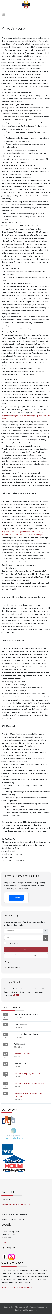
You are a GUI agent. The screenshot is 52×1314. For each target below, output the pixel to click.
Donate (16, 898)
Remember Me (13, 943)
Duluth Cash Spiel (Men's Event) (28, 1074)
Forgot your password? (14, 967)
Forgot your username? (14, 962)
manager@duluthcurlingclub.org (15, 1204)
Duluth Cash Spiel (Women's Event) (29, 1083)
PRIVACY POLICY (9, 1287)
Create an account (28, 955)
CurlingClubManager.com (26, 1310)
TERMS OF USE (25, 1287)
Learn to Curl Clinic (22, 1054)
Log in (26, 949)
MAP (3, 1243)
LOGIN (16, 995)
